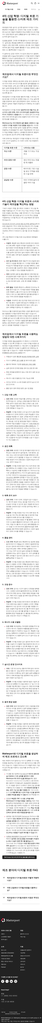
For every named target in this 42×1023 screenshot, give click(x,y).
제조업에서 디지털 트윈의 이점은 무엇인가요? (23, 899)
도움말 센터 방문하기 (25, 950)
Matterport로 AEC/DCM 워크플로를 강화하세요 (19, 857)
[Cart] (35, 3)
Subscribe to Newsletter (7, 953)
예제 (25, 9)
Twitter (7, 981)
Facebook (2, 981)
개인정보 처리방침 (13, 1012)
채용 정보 (3, 964)
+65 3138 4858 (7, 1002)
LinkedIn (11, 981)
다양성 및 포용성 (5, 958)
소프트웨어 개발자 (6, 936)
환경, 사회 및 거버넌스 (7, 961)
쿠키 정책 (23, 1012)
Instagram (15, 981)
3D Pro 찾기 (4, 939)
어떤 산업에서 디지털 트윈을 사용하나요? (22, 889)
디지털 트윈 (9, 9)
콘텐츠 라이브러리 (25, 955)
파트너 (3, 934)
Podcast (3, 967)
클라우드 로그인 (24, 934)
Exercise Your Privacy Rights (12, 1013)
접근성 (22, 967)
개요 (18, 9)
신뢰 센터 (22, 961)
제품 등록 (22, 958)
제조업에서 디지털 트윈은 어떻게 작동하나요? (23, 879)
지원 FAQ (22, 953)
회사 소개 (3, 950)
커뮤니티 (22, 964)
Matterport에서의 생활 (7, 955)
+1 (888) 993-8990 (9, 996)
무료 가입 (22, 936)
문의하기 (22, 970)
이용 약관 (3, 1012)
